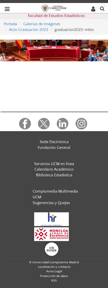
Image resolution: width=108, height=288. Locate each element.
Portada (10, 24)
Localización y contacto (54, 267)
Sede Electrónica (54, 142)
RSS (54, 280)
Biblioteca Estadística (54, 175)
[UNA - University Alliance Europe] (52, 249)
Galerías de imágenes (41, 24)
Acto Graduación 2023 (28, 29)
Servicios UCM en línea (54, 164)
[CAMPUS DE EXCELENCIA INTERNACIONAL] (51, 234)
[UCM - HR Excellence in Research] (51, 219)
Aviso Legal (54, 271)
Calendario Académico (54, 169)
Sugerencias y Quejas (51, 203)
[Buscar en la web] (102, 8)
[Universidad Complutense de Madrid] (54, 7)
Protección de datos (54, 276)
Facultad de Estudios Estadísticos (56, 15)
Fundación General (54, 147)
